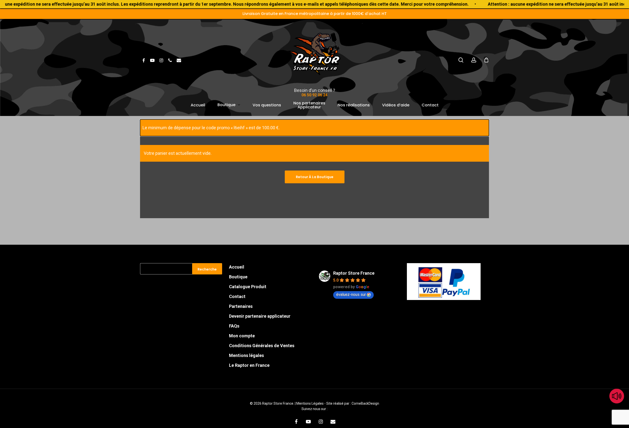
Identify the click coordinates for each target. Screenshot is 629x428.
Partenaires (241, 306)
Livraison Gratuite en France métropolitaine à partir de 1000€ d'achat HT (315, 13)
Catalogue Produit (247, 286)
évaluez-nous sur (351, 294)
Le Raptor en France (249, 365)
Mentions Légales (310, 403)
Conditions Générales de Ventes (261, 345)
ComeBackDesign (365, 403)
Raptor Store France (353, 273)
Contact (237, 296)
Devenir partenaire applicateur (259, 316)
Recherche (207, 269)
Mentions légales (246, 355)
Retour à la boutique (314, 176)
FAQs (234, 325)
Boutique (238, 276)
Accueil (236, 267)
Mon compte (242, 335)
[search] (461, 60)
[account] (474, 60)
